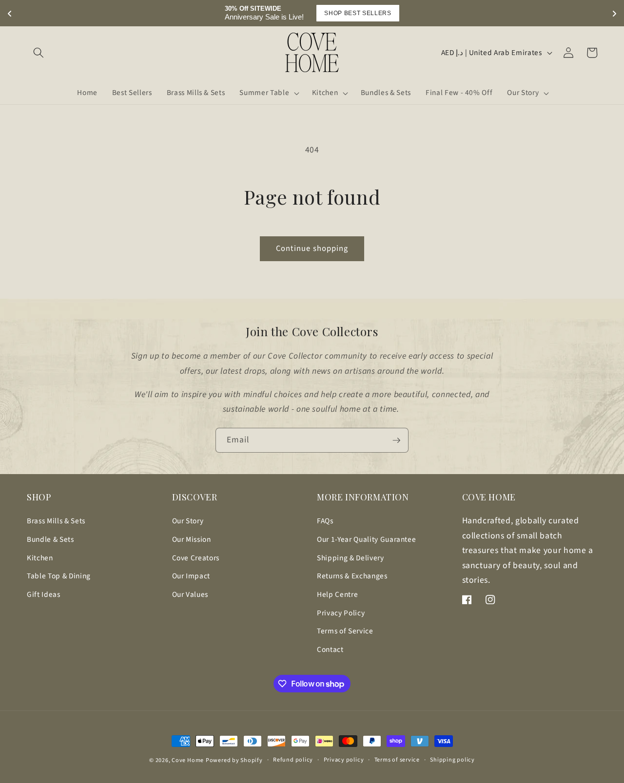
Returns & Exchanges (352, 576)
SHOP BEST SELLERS (357, 13)
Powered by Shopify (234, 760)
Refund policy (293, 760)
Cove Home (188, 760)
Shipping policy (452, 760)
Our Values (190, 594)
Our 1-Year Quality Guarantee (366, 539)
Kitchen (40, 558)
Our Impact (191, 576)
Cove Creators (196, 558)
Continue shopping (312, 248)
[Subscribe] (396, 440)
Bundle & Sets (50, 539)
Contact (330, 649)
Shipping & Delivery (350, 558)
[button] (38, 52)
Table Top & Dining (59, 576)
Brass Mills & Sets (56, 521)
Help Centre (337, 594)
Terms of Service (345, 631)
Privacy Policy (341, 613)
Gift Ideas (43, 594)
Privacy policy (344, 760)
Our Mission (191, 539)
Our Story (188, 521)
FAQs (325, 521)
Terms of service (397, 760)
